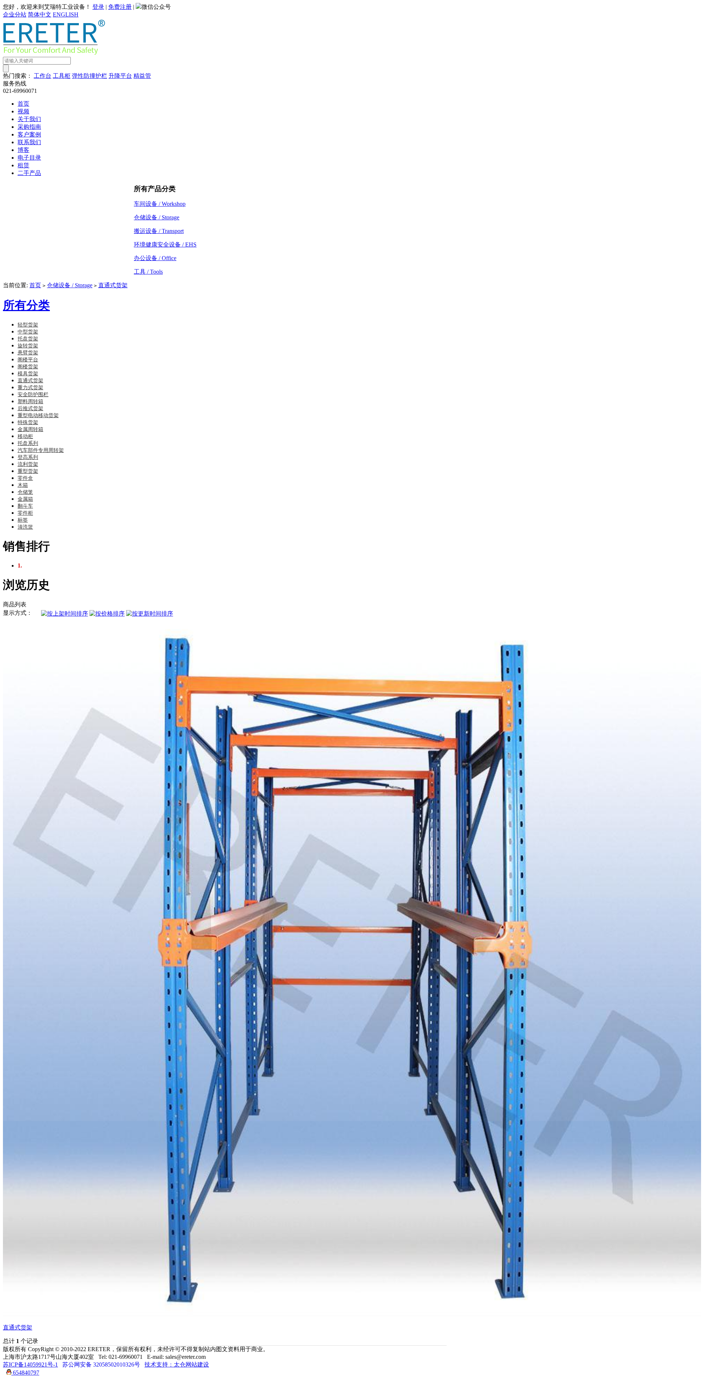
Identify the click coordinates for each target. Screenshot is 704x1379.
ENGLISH (65, 14)
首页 (23, 104)
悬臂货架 (28, 352)
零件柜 (25, 513)
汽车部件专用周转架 (41, 450)
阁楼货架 (28, 366)
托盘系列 (28, 443)
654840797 (25, 1372)
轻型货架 (28, 325)
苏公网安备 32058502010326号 (101, 1364)
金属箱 (25, 499)
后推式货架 (30, 408)
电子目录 (29, 157)
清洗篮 (25, 527)
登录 (98, 7)
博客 (23, 150)
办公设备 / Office (155, 258)
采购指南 (29, 127)
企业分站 (14, 14)
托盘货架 (28, 339)
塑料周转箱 (30, 401)
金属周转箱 (30, 429)
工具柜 (61, 76)
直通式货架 (113, 285)
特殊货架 (28, 422)
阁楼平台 (28, 359)
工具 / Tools (148, 272)
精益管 (142, 76)
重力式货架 (30, 387)
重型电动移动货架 (38, 415)
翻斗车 (25, 506)
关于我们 (29, 119)
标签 (23, 520)
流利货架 (28, 464)
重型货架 (28, 471)
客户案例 (29, 134)
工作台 (42, 76)
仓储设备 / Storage (156, 217)
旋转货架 (28, 346)
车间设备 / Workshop (160, 204)
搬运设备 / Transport (159, 231)
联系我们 (29, 142)
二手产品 (29, 173)
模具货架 (28, 373)
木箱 (23, 485)
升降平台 (120, 76)
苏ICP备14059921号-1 (30, 1364)
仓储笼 (25, 492)
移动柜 (25, 436)
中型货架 (28, 332)
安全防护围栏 (33, 394)
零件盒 (25, 478)
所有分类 (26, 305)
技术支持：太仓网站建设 (176, 1364)
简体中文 (39, 14)
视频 (23, 111)
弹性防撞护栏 (89, 76)
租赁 (23, 165)
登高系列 (28, 457)
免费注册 (120, 7)
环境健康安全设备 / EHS (165, 244)
